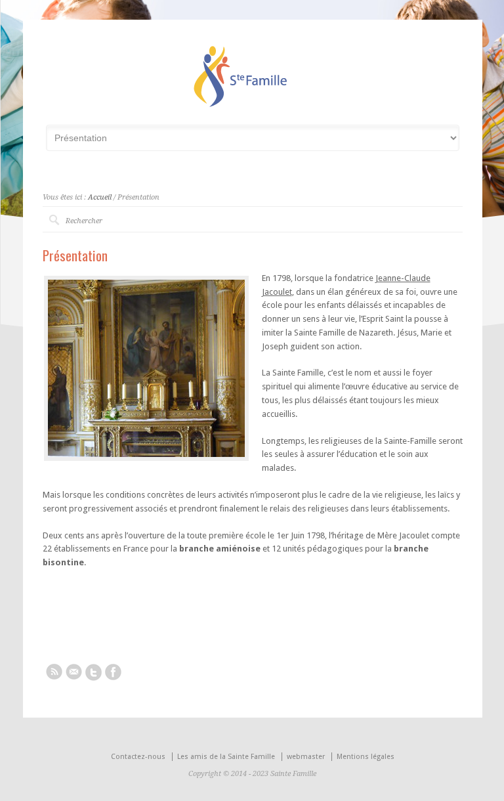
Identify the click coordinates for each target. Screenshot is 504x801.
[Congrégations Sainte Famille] (253, 104)
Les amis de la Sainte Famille (226, 756)
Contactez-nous (138, 756)
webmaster (306, 756)
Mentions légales (365, 756)
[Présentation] (146, 368)
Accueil (100, 197)
